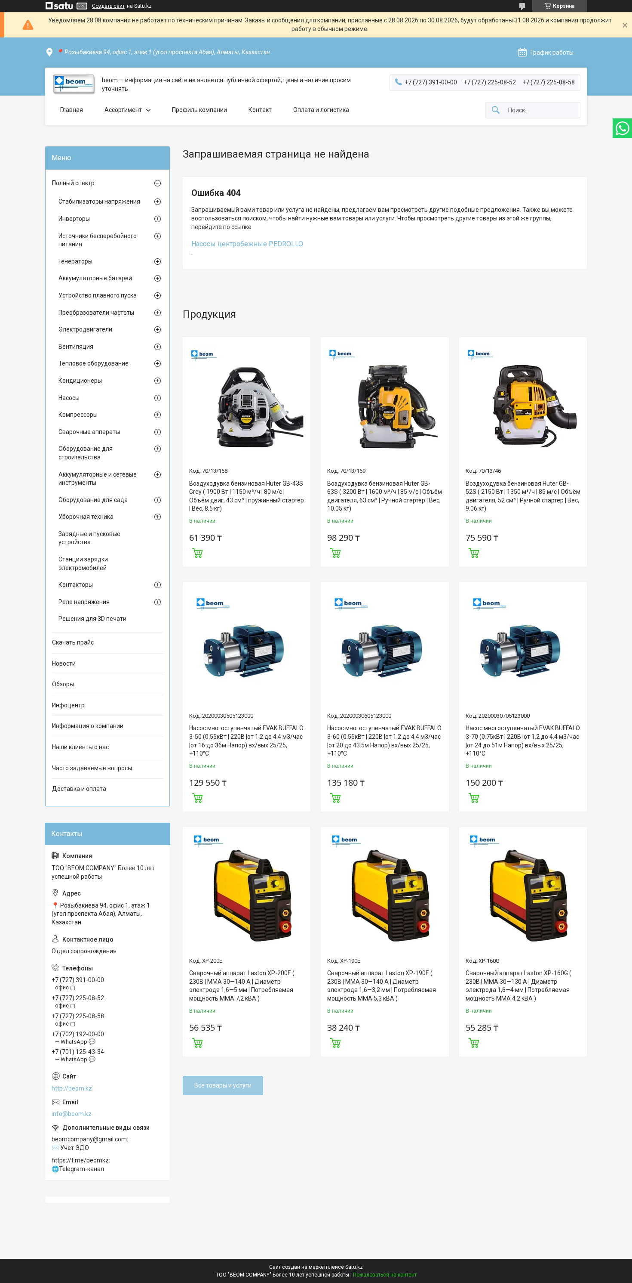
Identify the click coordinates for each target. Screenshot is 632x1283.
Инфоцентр (68, 705)
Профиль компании (199, 109)
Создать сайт (108, 6)
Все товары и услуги (223, 1085)
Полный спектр (73, 183)
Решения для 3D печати (92, 618)
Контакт (260, 109)
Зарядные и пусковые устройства (89, 538)
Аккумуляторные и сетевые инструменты (97, 479)
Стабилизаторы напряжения (99, 201)
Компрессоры (78, 414)
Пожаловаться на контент (385, 1275)
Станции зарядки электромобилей (83, 563)
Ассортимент (123, 109)
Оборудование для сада (93, 499)
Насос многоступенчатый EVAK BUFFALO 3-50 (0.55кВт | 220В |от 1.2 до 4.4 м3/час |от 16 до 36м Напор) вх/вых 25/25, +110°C (246, 741)
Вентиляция (75, 346)
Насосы (69, 397)
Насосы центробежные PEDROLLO (247, 244)
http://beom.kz (72, 1088)
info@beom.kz (72, 1113)
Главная (71, 109)
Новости (64, 663)
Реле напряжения (84, 601)
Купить (197, 552)
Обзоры (63, 684)
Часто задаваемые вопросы (92, 768)
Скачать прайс (73, 642)
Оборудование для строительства (85, 453)
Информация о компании (87, 725)
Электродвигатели (85, 329)
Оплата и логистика (321, 109)
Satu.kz (354, 1267)
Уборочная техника (86, 516)
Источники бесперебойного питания (97, 240)
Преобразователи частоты (96, 312)
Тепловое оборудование (93, 363)
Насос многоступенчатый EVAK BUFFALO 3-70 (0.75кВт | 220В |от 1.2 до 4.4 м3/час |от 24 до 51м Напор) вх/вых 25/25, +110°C (523, 741)
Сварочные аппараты (89, 431)
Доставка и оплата (79, 788)
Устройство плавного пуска (97, 295)
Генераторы (75, 261)
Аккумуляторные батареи (95, 278)
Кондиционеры (80, 380)
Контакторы (75, 584)
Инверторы (74, 218)
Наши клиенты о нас (80, 747)
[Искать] (496, 110)
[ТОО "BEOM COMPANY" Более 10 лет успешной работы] (73, 84)
